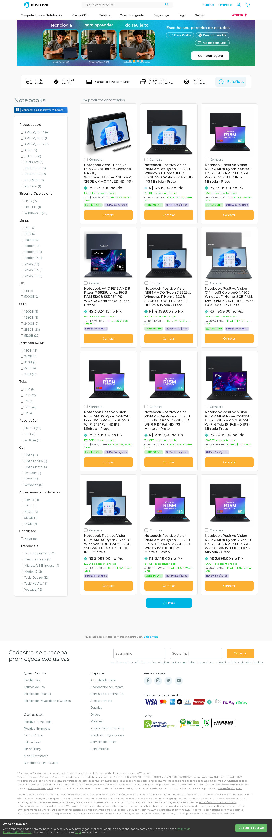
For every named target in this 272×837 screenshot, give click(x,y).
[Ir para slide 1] (130, 61)
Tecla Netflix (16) (35, 583)
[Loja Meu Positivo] (36, 5)
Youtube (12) (33, 589)
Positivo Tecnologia (37, 722)
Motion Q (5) (33, 258)
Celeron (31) (32, 156)
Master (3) (31, 240)
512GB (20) (32, 335)
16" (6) (28, 413)
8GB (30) (30, 374)
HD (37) (29, 434)
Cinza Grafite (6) (35, 467)
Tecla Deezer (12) (36, 577)
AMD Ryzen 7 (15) (37, 144)
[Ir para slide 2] (134, 61)
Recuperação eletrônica (107, 728)
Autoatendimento (103, 680)
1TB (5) (29, 290)
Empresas (225, 4)
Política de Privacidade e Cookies (241, 662)
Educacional (32, 742)
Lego (182, 15)
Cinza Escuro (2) (35, 461)
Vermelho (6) (33, 485)
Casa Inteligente (132, 15)
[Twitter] (168, 680)
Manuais (96, 721)
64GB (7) (30, 524)
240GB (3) (31, 323)
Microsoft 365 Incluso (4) (41, 565)
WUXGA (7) (32, 440)
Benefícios (235, 82)
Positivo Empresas (37, 728)
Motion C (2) (33, 571)
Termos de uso (34, 687)
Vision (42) (31, 264)
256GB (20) (32, 329)
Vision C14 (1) (33, 270)
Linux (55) (31, 201)
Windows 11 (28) (35, 213)
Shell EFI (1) (32, 207)
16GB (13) (30, 350)
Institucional (32, 680)
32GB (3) (30, 362)
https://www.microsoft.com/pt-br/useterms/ (140, 794)
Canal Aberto (99, 749)
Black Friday (32, 749)
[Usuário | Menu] (239, 5)
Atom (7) (30, 150)
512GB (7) (31, 518)
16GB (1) (30, 506)
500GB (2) (31, 296)
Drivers (95, 714)
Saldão (200, 15)
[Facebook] (148, 680)
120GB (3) (31, 311)
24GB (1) (30, 356)
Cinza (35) (31, 455)
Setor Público (33, 735)
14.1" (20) (30, 395)
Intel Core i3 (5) (35, 168)
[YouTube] (179, 680)
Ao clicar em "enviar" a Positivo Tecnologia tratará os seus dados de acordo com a (187, 662)
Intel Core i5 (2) (35, 174)
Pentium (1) (32, 186)
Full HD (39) (32, 428)
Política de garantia (37, 694)
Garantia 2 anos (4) (37, 559)
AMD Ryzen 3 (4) (36, 132)
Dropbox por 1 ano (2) (39, 553)
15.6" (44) (30, 407)
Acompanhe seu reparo (107, 687)
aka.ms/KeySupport (40, 788)
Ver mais (169, 603)
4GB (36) (30, 368)
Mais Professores (36, 756)
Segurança (161, 15)
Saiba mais (151, 636)
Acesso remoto (101, 701)
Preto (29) (31, 479)
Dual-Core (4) (33, 162)
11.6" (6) (29, 389)
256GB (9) (31, 512)
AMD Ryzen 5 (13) (37, 138)
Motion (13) (32, 246)
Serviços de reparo (103, 742)
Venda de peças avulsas (107, 735)
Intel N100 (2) (34, 180)
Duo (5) (29, 228)
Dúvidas (96, 707)
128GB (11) (31, 500)
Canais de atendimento (106, 694)
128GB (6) (31, 317)
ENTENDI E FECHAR (251, 827)
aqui (78, 832)
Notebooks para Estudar (41, 763)
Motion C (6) (33, 252)
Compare (95, 159)
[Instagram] (158, 680)
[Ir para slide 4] (142, 61)
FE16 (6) (29, 234)
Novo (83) (31, 539)
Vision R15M (81, 15)
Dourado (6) (32, 473)
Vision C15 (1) (33, 276)
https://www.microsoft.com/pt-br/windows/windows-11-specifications (179, 809)
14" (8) (28, 401)
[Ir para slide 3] (138, 61)
